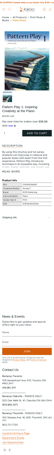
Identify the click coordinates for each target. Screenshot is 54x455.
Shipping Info (9, 217)
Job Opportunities (13, 442)
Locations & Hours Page (16, 433)
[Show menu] (3, 9)
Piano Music (19, 20)
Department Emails (13, 437)
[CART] (50, 9)
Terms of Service (38, 360)
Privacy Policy (19, 360)
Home (5, 17)
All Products (20, 17)
